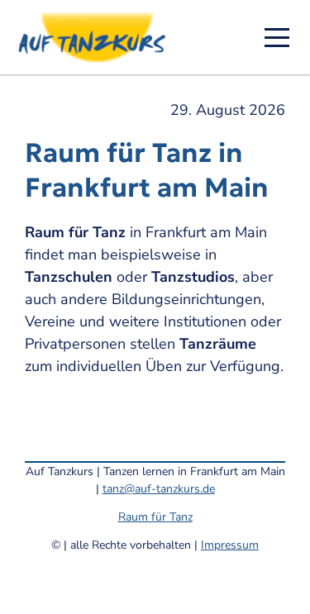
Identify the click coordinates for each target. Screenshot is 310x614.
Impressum (230, 545)
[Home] (97, 37)
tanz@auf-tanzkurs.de (159, 489)
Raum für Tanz (155, 517)
